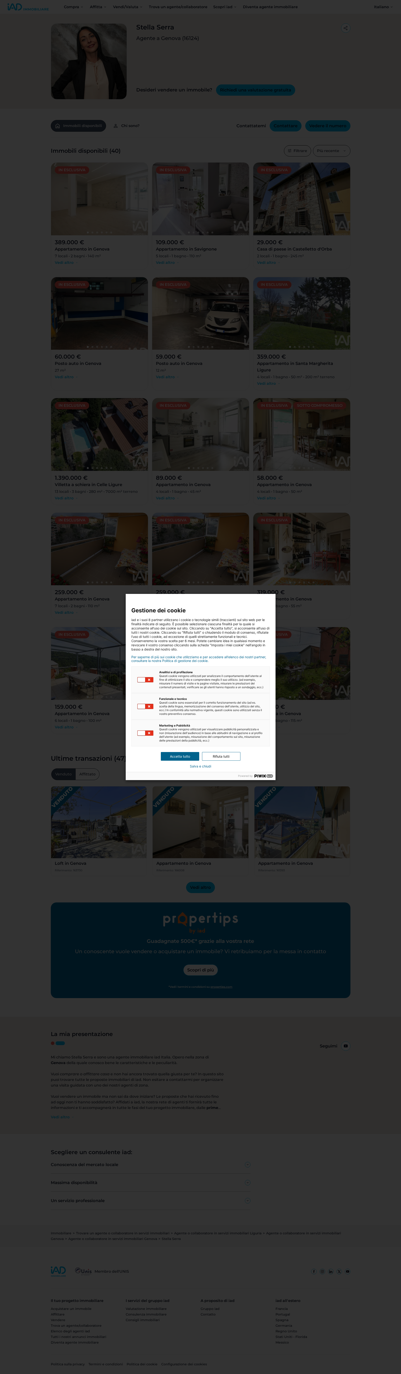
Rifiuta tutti (221, 756)
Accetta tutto (180, 756)
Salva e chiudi (200, 766)
